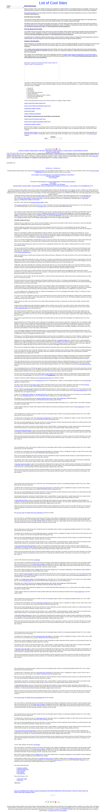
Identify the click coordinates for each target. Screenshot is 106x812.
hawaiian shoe (39, 380)
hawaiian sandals (28, 389)
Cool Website (36, 559)
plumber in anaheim (22, 768)
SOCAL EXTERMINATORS (21, 790)
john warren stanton (37, 198)
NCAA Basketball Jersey (85, 185)
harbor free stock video (45, 378)
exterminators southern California (32, 108)
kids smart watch (41, 533)
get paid (48, 152)
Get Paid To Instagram (23, 150)
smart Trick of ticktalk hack (43, 418)
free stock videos (21, 770)
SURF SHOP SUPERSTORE (54, 790)
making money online (27, 394)
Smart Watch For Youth (21, 500)
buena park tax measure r (69, 181)
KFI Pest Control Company (31, 132)
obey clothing (20, 772)
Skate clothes (21, 792)
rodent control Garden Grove (71, 54)
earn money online (55, 152)
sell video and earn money (55, 214)
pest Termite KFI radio (45, 174)
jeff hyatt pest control (29, 111)
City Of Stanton (35, 174)
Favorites (53, 136)
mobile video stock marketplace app (35, 512)
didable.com (39, 569)
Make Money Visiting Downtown (54, 150)
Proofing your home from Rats (87, 54)
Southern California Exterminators (32, 113)
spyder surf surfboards (70, 191)
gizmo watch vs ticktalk (39, 519)
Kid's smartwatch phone (38, 170)
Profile (8, 6)
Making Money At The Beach (37, 150)
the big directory (43, 181)
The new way (49, 168)
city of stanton (53, 184)
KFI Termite (70, 174)
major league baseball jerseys (80, 390)
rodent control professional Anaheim (38, 49)
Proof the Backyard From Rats (33, 29)
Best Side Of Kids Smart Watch (23, 430)
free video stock (21, 773)
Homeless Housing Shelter (37, 202)
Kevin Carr (20, 780)
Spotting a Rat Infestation (31, 41)
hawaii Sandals (28, 375)
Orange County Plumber (47, 373)
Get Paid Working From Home (80, 150)
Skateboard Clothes (30, 792)
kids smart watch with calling (44, 451)
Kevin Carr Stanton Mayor (54, 181)
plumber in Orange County (48, 213)
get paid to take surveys (41, 394)
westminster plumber (62, 340)
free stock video (20, 512)
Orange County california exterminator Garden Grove (37, 105)
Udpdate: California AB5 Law (14, 154)
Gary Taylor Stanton (62, 810)
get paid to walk (27, 395)
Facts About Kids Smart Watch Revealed (25, 546)
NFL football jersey (61, 398)
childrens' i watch (41, 214)
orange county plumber (63, 217)
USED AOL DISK (77, 790)
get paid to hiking (67, 150)
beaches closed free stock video (44, 398)
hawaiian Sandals (17, 185)
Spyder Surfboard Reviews (21, 308)
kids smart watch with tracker (44, 487)
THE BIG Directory (67, 790)
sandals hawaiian (58, 760)
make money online (22, 778)
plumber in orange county (46, 758)
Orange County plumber (66, 213)
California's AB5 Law (59, 153)
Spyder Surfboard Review (24, 252)
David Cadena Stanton (25, 198)
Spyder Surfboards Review (43, 237)
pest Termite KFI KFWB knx (59, 174)
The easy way (56, 168)
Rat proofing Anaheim (30, 13)
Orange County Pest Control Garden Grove (35, 103)
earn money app (87, 195)
